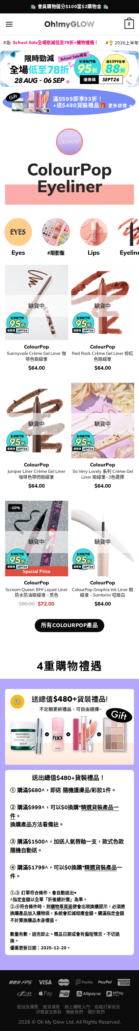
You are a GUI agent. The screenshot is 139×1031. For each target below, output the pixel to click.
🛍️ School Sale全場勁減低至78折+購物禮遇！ (52, 42)
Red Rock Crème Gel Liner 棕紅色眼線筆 (102, 356)
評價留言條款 (49, 1012)
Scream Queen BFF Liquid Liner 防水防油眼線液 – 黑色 (36, 592)
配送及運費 (27, 1006)
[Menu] (9, 24)
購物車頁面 (62, 906)
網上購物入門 (77, 1006)
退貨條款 (51, 1006)
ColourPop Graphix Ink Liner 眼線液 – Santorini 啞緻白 (102, 592)
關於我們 (96, 1012)
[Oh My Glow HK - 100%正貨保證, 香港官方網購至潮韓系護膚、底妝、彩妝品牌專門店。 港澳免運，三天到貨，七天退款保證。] (69, 24)
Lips (94, 252)
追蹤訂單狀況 (107, 1006)
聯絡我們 (74, 1012)
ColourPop (36, 347)
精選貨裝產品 (100, 867)
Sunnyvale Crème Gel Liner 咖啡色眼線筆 (36, 356)
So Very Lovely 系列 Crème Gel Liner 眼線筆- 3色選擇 (103, 474)
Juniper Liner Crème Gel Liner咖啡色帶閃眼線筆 (36, 474)
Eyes (18, 252)
